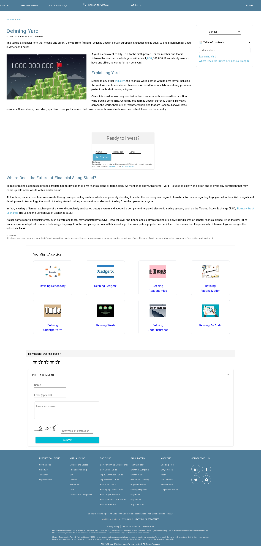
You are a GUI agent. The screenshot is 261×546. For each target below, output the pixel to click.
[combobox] (104, 6)
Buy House (135, 494)
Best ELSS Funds (108, 484)
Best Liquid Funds (108, 470)
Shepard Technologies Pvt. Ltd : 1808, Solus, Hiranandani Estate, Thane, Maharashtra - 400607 (130, 513)
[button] (130, 375)
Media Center (167, 484)
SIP (71, 474)
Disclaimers (148, 526)
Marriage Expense (138, 489)
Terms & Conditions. (128, 166)
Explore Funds (45, 479)
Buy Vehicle (135, 499)
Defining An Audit (210, 325)
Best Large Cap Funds (110, 494)
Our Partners (167, 479)
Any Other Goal (137, 504)
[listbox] (225, 31)
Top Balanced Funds (109, 479)
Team (163, 474)
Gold (72, 489)
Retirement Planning (139, 479)
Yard (19, 19)
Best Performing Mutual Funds (114, 465)
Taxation (73, 479)
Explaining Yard (207, 56)
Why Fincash (167, 470)
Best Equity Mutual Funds (111, 489)
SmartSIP (43, 470)
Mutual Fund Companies (81, 494)
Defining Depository (53, 286)
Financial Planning (78, 470)
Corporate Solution (169, 489)
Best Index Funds (108, 504)
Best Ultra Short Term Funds (113, 499)
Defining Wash (105, 325)
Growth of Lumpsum (139, 470)
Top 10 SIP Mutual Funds (111, 474)
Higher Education (138, 484)
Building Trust (167, 465)
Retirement (74, 484)
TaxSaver (43, 474)
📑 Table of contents (211, 42)
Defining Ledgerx (105, 286)
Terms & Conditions (131, 526)
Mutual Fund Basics (79, 465)
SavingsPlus (45, 465)
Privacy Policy (113, 166)
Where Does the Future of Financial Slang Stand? (225, 61)
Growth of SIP (136, 474)
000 (149, 58)
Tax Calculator (136, 465)
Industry (120, 80)
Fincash (11, 19)
